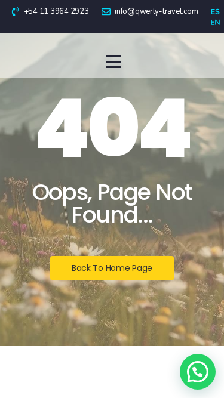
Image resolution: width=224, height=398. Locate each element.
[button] (198, 372)
